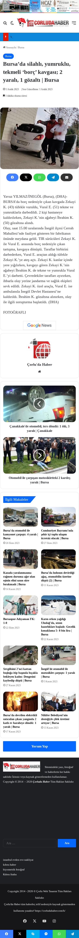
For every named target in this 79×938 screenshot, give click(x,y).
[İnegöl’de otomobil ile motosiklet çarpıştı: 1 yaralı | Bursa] (58, 655)
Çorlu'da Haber (39, 364)
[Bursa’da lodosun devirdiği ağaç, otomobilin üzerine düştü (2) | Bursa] (58, 559)
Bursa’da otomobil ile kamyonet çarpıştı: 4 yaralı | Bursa (20, 534)
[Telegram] (53, 177)
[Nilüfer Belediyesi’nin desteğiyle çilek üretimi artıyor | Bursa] (58, 701)
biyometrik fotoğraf (14, 869)
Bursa (21, 47)
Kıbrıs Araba (10, 874)
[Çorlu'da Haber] (43, 23)
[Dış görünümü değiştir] (12, 24)
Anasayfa (10, 47)
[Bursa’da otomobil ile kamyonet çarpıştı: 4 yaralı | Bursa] (20, 516)
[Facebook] (12, 177)
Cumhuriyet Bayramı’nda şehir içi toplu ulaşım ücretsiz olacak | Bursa (57, 534)
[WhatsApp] (39, 177)
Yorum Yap (39, 746)
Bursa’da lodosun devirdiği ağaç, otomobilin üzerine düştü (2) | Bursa (57, 576)
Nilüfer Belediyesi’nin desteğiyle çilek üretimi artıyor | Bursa (55, 719)
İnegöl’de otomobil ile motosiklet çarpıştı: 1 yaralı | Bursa (58, 672)
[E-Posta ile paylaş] (67, 177)
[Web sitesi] (39, 371)
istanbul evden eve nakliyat (18, 859)
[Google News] (39, 325)
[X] (26, 177)
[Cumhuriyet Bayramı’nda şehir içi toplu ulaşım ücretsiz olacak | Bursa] (58, 516)
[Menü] (74, 24)
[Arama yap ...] (5, 24)
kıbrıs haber (9, 864)
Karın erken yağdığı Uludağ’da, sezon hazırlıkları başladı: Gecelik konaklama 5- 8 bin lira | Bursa (58, 627)
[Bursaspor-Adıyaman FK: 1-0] (20, 605)
